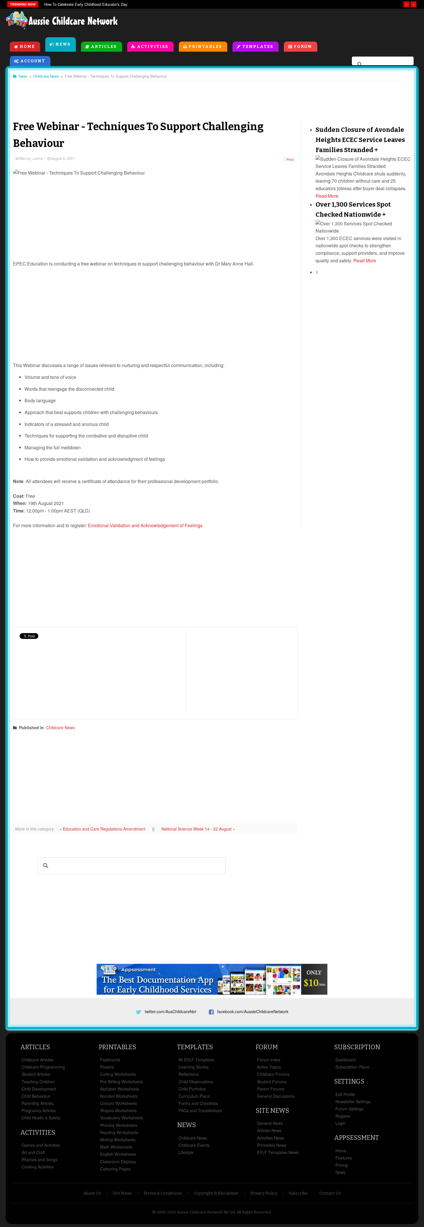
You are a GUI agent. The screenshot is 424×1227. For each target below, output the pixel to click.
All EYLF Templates (196, 1060)
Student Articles (36, 1074)
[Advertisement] (287, 23)
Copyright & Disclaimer (216, 1193)
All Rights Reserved (254, 1212)
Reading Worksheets (119, 1132)
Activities (152, 46)
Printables (205, 46)
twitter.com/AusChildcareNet (170, 1011)
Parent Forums (270, 1089)
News (63, 44)
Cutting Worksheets (118, 1074)
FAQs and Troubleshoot (200, 1110)
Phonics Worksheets (118, 1125)
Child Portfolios (192, 1089)
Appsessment (356, 1138)
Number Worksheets (119, 1096)
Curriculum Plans (194, 1096)
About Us (92, 1193)
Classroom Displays (118, 1161)
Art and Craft (33, 1152)
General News (270, 1123)
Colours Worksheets (118, 1103)
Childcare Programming (43, 1067)
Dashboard (345, 1060)
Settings (349, 1081)
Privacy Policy (263, 1193)
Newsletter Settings (353, 1101)
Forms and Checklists (198, 1103)
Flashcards (110, 1060)
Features (343, 1158)
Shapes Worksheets (118, 1110)
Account (32, 61)
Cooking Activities (38, 1167)
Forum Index (268, 1060)
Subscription (357, 1047)
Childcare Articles (37, 1060)
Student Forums (271, 1081)
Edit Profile (345, 1094)
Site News (272, 1110)
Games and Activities (41, 1145)
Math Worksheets (116, 1147)
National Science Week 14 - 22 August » (198, 829)
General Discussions (275, 1096)
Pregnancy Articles (39, 1110)
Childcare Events (194, 1145)
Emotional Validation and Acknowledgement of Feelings (145, 525)
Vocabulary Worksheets (121, 1118)
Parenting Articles (38, 1103)
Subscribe (298, 1193)
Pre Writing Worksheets (121, 1081)
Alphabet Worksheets (119, 1089)
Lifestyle (186, 1152)
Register (343, 1116)
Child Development (39, 1089)
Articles (104, 46)
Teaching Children (38, 1081)
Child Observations (196, 1081)
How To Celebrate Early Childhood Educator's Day (85, 4)
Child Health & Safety (41, 1118)
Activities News (270, 1138)
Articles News (269, 1130)
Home (27, 46)
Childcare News (60, 727)
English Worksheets (118, 1154)
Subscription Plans (352, 1067)
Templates (257, 46)
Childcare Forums (273, 1074)
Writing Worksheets (118, 1139)
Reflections (189, 1074)
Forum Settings (349, 1109)
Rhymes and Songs (39, 1159)
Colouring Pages (115, 1169)
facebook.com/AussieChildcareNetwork (252, 1011)
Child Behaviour (36, 1096)
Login (340, 1123)
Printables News (271, 1145)
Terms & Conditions (162, 1193)
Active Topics (269, 1067)
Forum (303, 46)
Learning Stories (194, 1067)
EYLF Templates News (278, 1152)
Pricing (341, 1165)
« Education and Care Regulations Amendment (103, 829)
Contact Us (330, 1193)
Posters (107, 1067)
